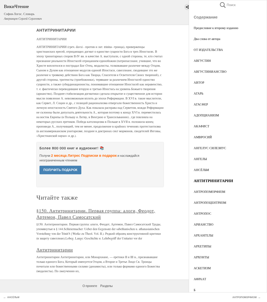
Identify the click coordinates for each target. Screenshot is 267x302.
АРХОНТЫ (201, 257)
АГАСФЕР (201, 104)
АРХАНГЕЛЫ (203, 235)
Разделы (106, 286)
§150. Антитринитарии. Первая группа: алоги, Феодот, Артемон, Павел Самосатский (95, 213)
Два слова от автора (207, 39)
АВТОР (199, 82)
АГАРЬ (198, 93)
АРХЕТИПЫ (202, 246)
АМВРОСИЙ (203, 137)
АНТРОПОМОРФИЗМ (209, 192)
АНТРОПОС (202, 213)
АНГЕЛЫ (200, 159)
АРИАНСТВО (203, 224)
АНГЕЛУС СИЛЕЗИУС (210, 148)
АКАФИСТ (201, 126)
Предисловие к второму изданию (216, 28)
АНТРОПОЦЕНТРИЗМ (210, 202)
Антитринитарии (54, 249)
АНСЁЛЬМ (201, 170)
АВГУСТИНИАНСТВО (210, 71)
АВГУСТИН (202, 60)
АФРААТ (200, 279)
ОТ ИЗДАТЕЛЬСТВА (208, 50)
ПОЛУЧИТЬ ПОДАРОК (60, 170)
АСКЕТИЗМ (202, 268)
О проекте (89, 286)
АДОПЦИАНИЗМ (206, 115)
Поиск (227, 5)
